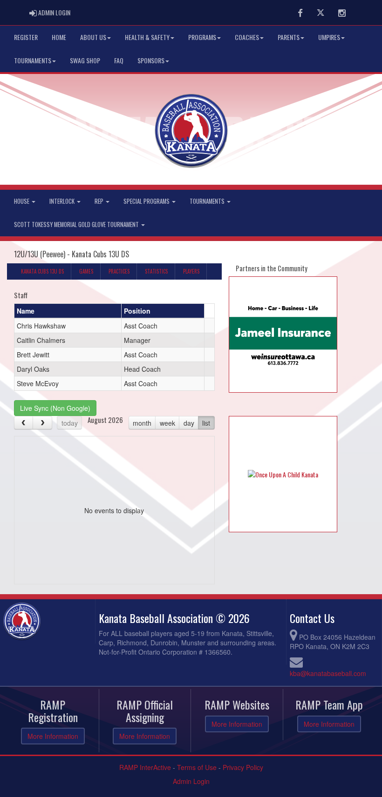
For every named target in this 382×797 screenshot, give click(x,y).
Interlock (62, 201)
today (69, 423)
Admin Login (191, 781)
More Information (52, 736)
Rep (100, 201)
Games (86, 271)
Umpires (329, 37)
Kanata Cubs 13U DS (42, 271)
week (167, 423)
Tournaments (32, 60)
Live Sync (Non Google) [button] (55, 408)
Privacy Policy (243, 767)
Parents (289, 37)
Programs (202, 37)
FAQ (118, 60)
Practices (119, 271)
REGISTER (26, 37)
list (206, 423)
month (142, 423)
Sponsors (150, 60)
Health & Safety (147, 37)
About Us (93, 37)
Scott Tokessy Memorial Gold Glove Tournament (77, 224)
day (189, 423)
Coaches (247, 37)
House (22, 201)
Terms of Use (197, 767)
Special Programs (147, 201)
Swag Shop (85, 60)
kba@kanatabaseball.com (328, 673)
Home (59, 37)
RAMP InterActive (145, 767)
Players (191, 271)
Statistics (156, 271)
